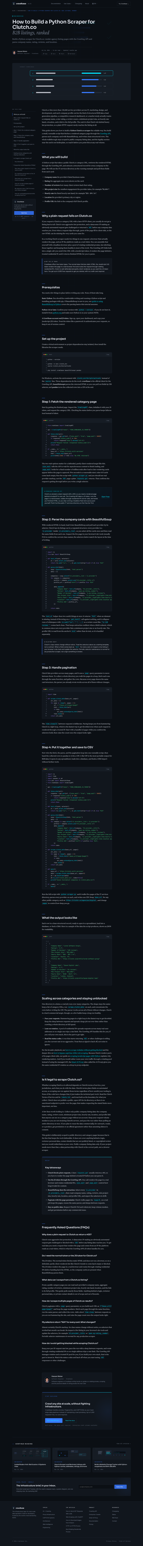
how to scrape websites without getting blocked (83, 1050)
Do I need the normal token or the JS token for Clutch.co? (25, 174)
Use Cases (67, 3)
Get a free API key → (54, 1420)
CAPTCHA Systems (48, 1518)
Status (114, 1514)
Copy (108, 354)
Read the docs (70, 1420)
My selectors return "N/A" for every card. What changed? (24, 189)
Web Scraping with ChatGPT (74, 1517)
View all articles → (124, 1443)
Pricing (91, 1524)
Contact (114, 1521)
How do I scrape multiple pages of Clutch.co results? (24, 184)
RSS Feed (115, 1518)
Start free (24, 213)
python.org (57, 313)
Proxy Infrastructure (49, 1514)
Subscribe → (120, 1487)
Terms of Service (125, 1541)
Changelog (78, 3)
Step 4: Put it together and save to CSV (24, 145)
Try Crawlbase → (124, 3)
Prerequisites (18, 123)
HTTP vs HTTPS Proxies (73, 1526)
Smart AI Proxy (78, 1062)
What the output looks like (21, 149)
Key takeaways (19, 161)
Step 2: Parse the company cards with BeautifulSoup (24, 136)
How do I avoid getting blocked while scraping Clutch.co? (25, 194)
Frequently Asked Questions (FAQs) (24, 165)
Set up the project (19, 126)
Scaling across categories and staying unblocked (23, 154)
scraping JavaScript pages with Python (85, 1056)
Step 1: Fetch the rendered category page (24, 131)
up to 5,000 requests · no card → (24, 217)
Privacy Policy (111, 1541)
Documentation (56, 3)
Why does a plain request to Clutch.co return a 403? (25, 169)
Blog (13, 10)
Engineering (22, 10)
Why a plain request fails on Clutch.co (22, 118)
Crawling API (105, 133)
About (87, 3)
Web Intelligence (48, 1524)
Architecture (46, 1521)
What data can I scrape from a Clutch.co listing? (23, 179)
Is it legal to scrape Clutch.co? (23, 158)
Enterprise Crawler (94, 1514)
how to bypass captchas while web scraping (71, 1053)
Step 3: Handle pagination (21, 140)
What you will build (19, 114)
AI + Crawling (47, 1511)
